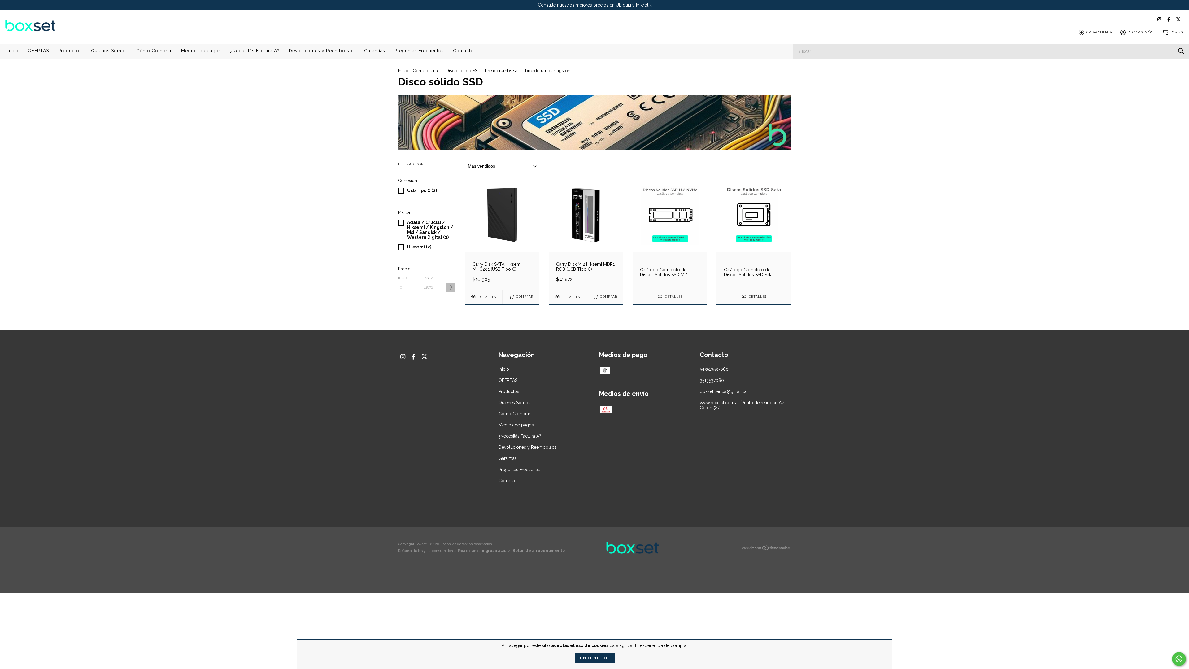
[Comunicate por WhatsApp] (1179, 659)
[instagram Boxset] (1159, 19)
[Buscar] (1181, 51)
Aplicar (450, 287)
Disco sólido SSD (463, 70)
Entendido (594, 658)
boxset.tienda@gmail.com (726, 391)
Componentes (427, 70)
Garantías (374, 50)
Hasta (427, 278)
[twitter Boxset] (1178, 19)
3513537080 (712, 380)
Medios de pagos (201, 50)
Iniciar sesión (1140, 32)
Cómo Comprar (154, 50)
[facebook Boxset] (1169, 19)
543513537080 (714, 369)
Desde (403, 278)
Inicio (12, 50)
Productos (70, 50)
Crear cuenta (1099, 32)
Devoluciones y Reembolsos (322, 50)
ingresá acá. (494, 551)
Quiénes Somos (109, 50)
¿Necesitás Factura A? (255, 50)
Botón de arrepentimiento (538, 551)
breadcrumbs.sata (503, 70)
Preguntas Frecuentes (419, 50)
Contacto (463, 50)
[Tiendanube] (766, 549)
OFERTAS (38, 50)
